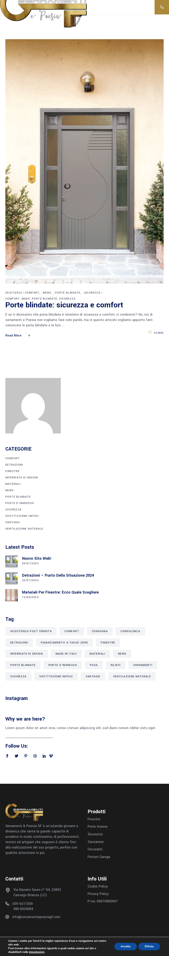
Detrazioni (14, 465)
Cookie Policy (98, 886)
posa (94, 665)
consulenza (130, 631)
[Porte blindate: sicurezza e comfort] (84, 161)
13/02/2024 (30, 597)
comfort (32, 293)
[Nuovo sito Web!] (11, 561)
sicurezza (92, 293)
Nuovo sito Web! (37, 558)
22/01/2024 (30, 580)
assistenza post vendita (31, 631)
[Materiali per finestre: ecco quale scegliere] (11, 595)
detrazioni (19, 642)
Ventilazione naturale (24, 529)
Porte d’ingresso (19, 503)
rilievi (116, 665)
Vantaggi (12, 522)
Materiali (13, 484)
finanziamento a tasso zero (64, 642)
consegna (100, 631)
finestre (12, 471)
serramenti (142, 665)
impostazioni (36, 952)
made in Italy (66, 654)
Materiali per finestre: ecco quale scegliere (60, 592)
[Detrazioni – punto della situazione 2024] (11, 578)
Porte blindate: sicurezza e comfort (64, 305)
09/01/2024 (30, 563)
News (47, 293)
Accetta (126, 946)
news (26, 299)
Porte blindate (67, 293)
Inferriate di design (21, 477)
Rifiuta (149, 946)
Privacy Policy (98, 893)
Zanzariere (96, 841)
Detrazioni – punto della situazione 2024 (58, 575)
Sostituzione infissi (22, 516)
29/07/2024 (13, 293)
